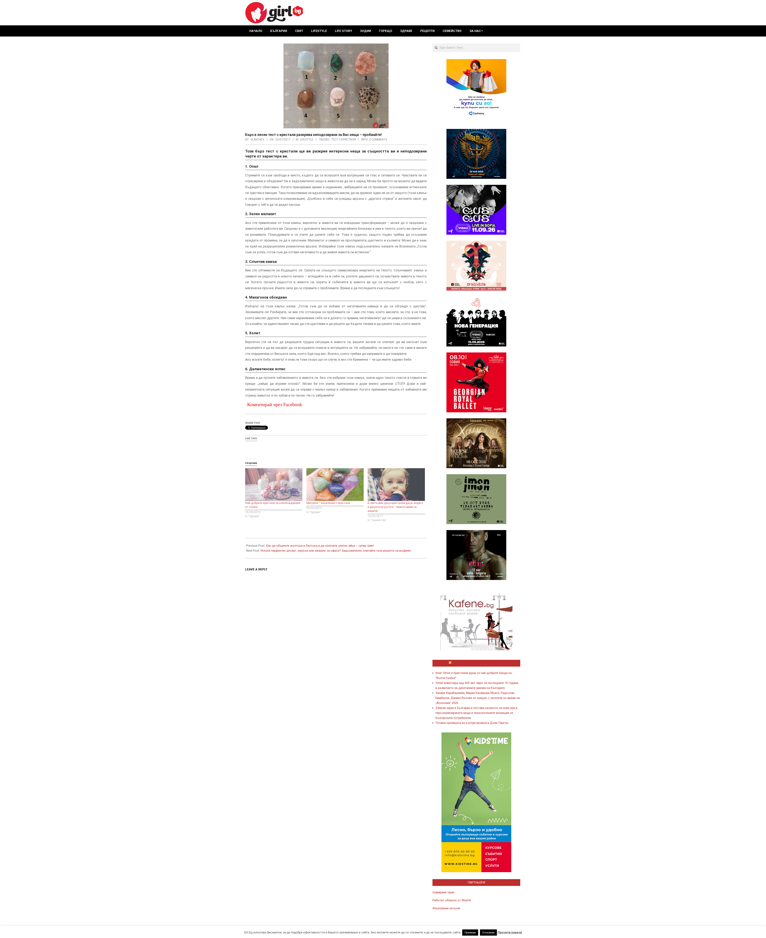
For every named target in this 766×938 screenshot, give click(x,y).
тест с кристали (343, 139)
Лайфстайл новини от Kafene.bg (478, 663)
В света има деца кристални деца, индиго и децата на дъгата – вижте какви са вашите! (395, 507)
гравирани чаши (443, 892)
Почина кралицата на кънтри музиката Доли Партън (471, 723)
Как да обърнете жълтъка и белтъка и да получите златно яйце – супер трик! (320, 545)
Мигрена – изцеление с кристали (328, 503)
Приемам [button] (470, 932)
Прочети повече (510, 932)
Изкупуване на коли (446, 908)
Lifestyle (306, 139)
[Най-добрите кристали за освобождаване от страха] (273, 484)
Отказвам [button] (488, 932)
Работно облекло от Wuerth (451, 900)
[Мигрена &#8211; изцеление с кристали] (335, 484)
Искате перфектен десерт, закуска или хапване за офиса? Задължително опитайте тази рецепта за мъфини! (336, 550)
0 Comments (378, 139)
